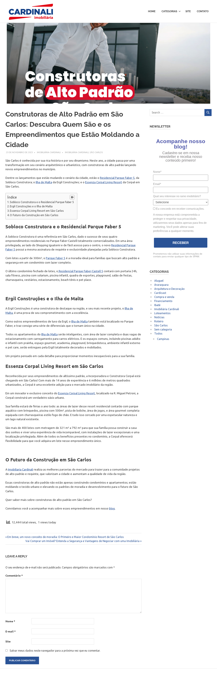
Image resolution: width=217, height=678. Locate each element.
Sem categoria (163, 329)
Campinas (163, 338)
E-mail (10, 631)
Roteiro (158, 321)
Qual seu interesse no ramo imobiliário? (177, 196)
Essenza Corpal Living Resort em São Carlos (37, 210)
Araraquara (161, 284)
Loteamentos (162, 313)
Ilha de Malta (44, 182)
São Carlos (96, 152)
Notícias (159, 317)
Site (188, 11)
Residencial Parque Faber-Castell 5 (80, 271)
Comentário (14, 575)
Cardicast (160, 292)
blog (112, 508)
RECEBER (181, 243)
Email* (157, 184)
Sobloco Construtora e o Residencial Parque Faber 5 (42, 202)
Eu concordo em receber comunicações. (179, 208)
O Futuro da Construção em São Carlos (34, 215)
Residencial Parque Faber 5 (117, 177)
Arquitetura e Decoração (169, 288)
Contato (203, 11)
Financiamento (163, 301)
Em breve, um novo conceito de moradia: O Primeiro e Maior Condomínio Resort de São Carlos (65, 536)
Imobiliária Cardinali (49, 152)
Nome (10, 621)
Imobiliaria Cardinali (20, 469)
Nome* (157, 171)
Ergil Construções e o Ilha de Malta (31, 206)
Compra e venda (164, 296)
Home (151, 11)
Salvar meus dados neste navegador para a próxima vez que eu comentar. (55, 650)
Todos (158, 333)
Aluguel (158, 280)
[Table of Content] (72, 197)
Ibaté (157, 305)
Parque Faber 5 (55, 258)
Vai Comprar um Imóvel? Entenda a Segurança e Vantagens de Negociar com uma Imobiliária (82, 541)
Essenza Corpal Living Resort (103, 182)
